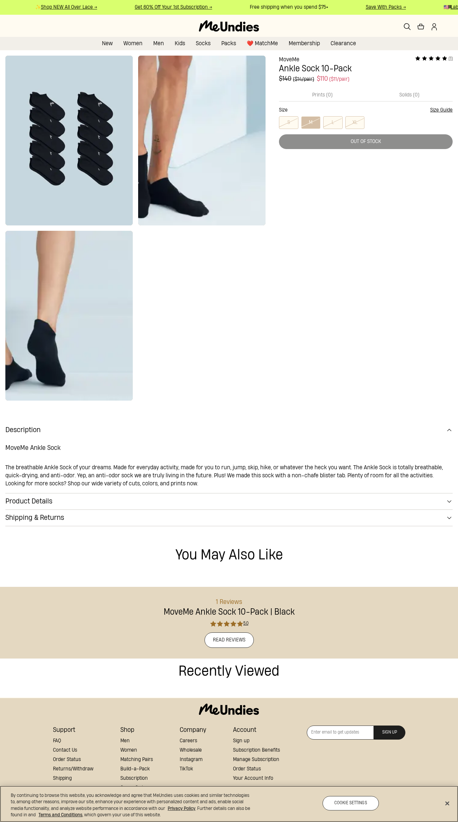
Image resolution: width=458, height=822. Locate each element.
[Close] (447, 803)
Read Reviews (229, 639)
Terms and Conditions (60, 815)
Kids (180, 43)
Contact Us (65, 750)
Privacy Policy (181, 808)
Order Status (67, 759)
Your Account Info (253, 778)
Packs (228, 43)
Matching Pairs (136, 759)
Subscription (134, 778)
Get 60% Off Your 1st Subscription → (168, 7)
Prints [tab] (322, 94)
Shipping (62, 778)
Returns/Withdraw (73, 768)
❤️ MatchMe (262, 43)
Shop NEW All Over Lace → (64, 7)
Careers (188, 740)
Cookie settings (350, 803)
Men (158, 43)
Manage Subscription (256, 759)
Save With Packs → (380, 7)
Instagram (191, 759)
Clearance (343, 43)
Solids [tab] (409, 94)
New (107, 43)
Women (132, 43)
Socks (203, 43)
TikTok (186, 768)
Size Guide (441, 110)
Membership (304, 43)
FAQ (57, 740)
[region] (229, 804)
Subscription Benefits (256, 750)
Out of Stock (366, 141)
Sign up (241, 740)
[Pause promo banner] (450, 6)
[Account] (434, 27)
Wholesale (191, 750)
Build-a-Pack (135, 768)
